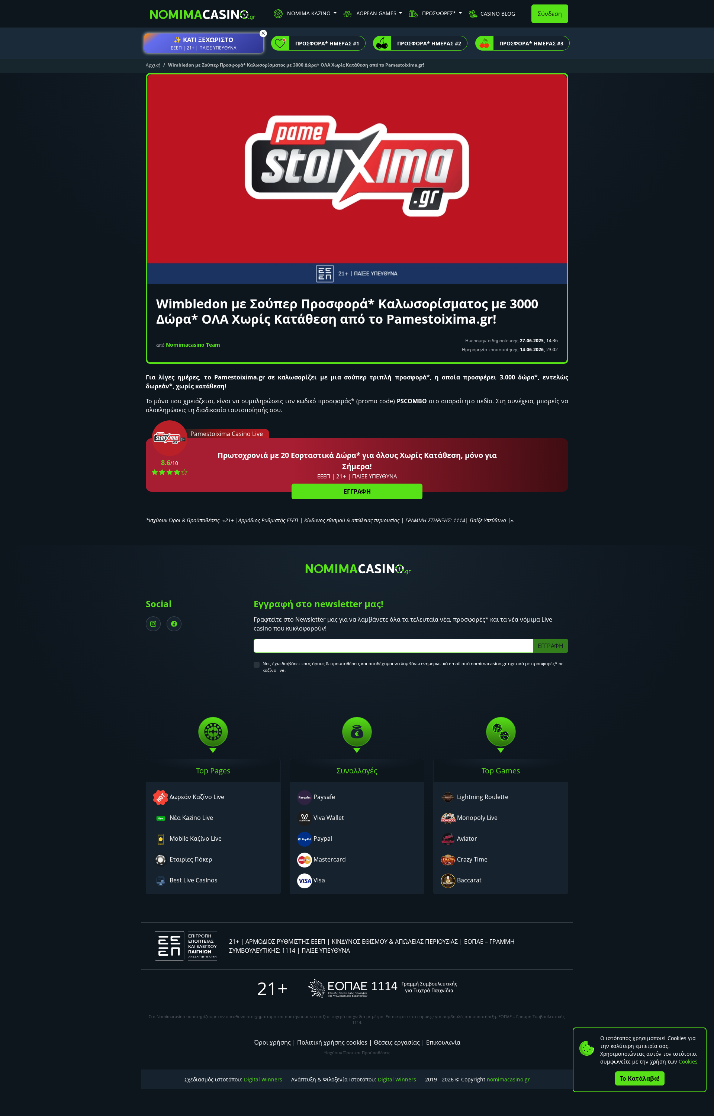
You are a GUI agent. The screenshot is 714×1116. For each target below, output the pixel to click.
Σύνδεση (550, 14)
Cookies (688, 1061)
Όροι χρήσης (272, 1042)
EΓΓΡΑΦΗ (357, 491)
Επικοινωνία (443, 1042)
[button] (203, 43)
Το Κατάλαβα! (640, 1078)
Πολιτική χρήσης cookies (332, 1042)
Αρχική (153, 65)
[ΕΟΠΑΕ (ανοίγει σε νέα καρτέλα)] (382, 988)
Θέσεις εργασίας (397, 1042)
